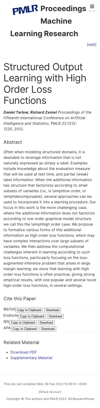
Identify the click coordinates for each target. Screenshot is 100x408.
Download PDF (23, 352)
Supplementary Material (31, 357)
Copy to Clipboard (29, 310)
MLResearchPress (80, 399)
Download (52, 310)
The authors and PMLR (41, 399)
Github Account (50, 392)
